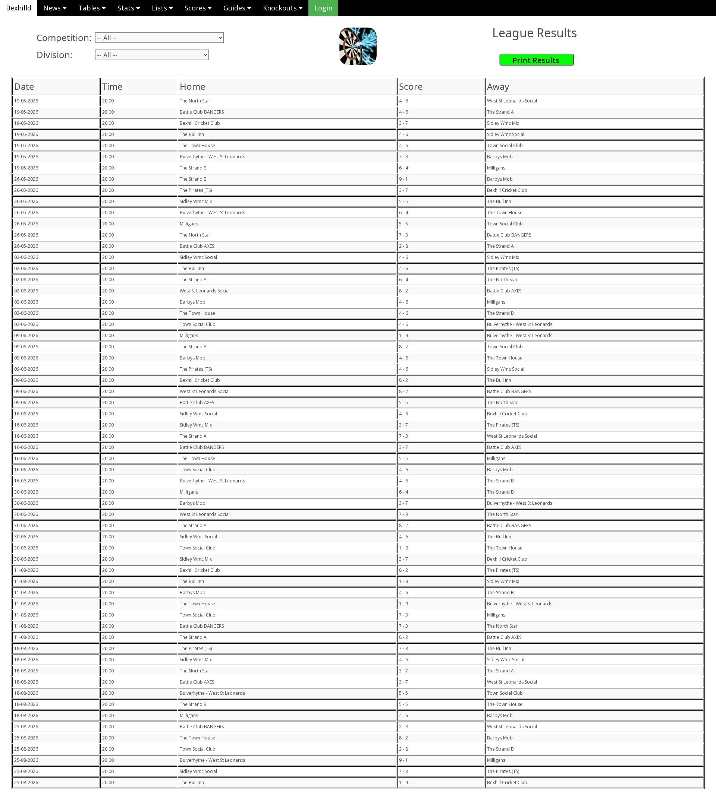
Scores (196, 7)
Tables (90, 7)
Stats (126, 7)
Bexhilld (18, 7)
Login (323, 7)
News (53, 7)
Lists (160, 7)
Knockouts (281, 7)
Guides (235, 7)
